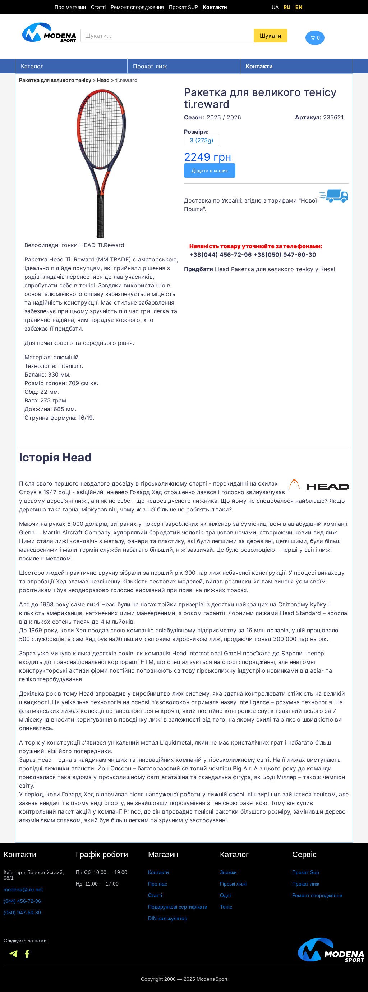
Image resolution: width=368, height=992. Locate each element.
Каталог (32, 66)
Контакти (158, 872)
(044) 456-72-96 (22, 901)
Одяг (225, 895)
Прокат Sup (305, 872)
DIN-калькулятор (167, 918)
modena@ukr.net (23, 889)
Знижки (228, 872)
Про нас (157, 884)
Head (103, 80)
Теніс (226, 907)
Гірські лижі (233, 884)
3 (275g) (201, 140)
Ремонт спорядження (137, 7)
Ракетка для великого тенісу (55, 80)
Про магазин (70, 7)
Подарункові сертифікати (177, 907)
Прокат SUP (183, 7)
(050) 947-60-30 (22, 912)
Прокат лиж (150, 66)
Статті (98, 7)
